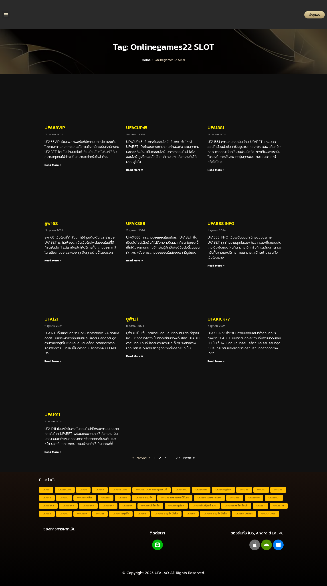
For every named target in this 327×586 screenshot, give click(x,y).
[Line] (157, 545)
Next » (189, 458)
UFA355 (105, 497)
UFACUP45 (136, 127)
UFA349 (47, 497)
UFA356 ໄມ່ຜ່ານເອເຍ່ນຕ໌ (209, 497)
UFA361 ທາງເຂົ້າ (121, 513)
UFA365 (191, 513)
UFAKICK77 (219, 319)
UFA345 (100, 489)
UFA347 (261, 489)
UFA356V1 (273, 497)
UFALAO (162, 573)
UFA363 (142, 513)
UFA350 (64, 497)
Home (146, 60)
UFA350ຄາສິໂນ (85, 497)
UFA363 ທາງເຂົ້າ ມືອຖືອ (166, 513)
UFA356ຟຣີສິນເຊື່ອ (150, 505)
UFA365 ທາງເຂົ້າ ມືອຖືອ (215, 513)
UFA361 (100, 513)
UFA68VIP (54, 127)
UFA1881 (216, 127)
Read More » (52, 165)
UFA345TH (201, 489)
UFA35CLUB (65, 489)
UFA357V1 (278, 505)
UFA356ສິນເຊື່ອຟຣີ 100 (204, 505)
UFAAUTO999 (268, 513)
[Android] (266, 545)
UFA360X (82, 513)
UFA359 (47, 513)
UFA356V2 (48, 505)
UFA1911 (52, 414)
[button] (6, 14)
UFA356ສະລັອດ (176, 505)
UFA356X (127, 505)
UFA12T (51, 319)
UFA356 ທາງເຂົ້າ (144, 497)
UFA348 (278, 489)
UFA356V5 (88, 505)
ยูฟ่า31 (132, 319)
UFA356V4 (68, 505)
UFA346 (244, 489)
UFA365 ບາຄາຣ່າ (244, 513)
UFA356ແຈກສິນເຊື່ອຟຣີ (236, 505)
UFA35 (46, 489)
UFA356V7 (108, 505)
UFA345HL (181, 489)
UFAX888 (135, 223)
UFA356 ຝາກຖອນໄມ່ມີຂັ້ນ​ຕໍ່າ (175, 497)
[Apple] (254, 545)
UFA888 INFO (221, 223)
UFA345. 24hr (120, 489)
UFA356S (235, 497)
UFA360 (64, 513)
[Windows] (278, 545)
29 (178, 458)
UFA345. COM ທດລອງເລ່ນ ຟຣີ (151, 489)
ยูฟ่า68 (51, 223)
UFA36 (83, 489)
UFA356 (123, 497)
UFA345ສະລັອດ (223, 489)
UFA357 (260, 505)
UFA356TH (254, 497)
